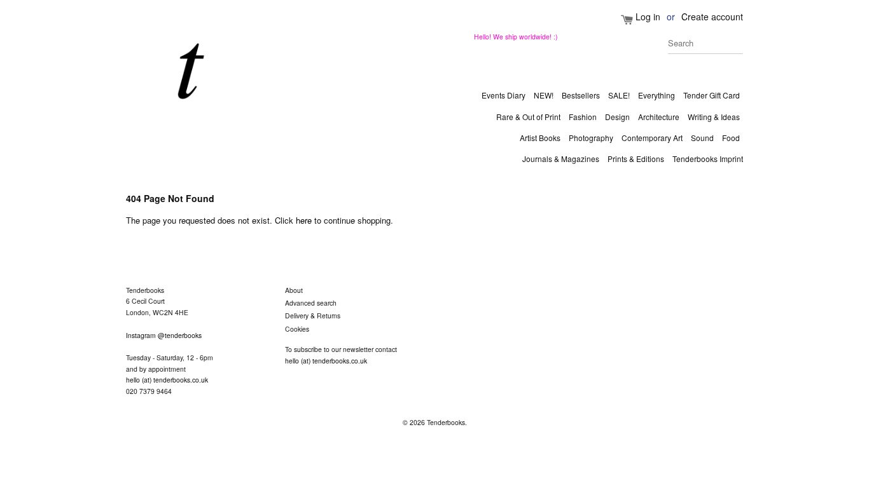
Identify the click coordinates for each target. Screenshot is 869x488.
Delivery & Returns (312, 315)
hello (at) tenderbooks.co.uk (167, 379)
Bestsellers (581, 95)
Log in (648, 16)
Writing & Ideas (714, 116)
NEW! (543, 95)
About (294, 290)
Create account (712, 16)
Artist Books (540, 137)
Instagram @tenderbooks (164, 335)
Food (731, 137)
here (304, 220)
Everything (656, 95)
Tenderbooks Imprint (707, 158)
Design (617, 116)
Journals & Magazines (560, 158)
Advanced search (311, 303)
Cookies (297, 329)
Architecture (658, 116)
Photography (591, 137)
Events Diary (503, 95)
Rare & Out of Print (528, 116)
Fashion (583, 116)
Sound (702, 137)
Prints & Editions (636, 158)
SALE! (619, 95)
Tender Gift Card (711, 95)
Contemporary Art (652, 137)
